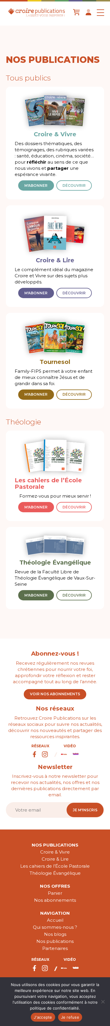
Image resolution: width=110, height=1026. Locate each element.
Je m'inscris (85, 810)
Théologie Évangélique (55, 873)
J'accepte (43, 1017)
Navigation (55, 913)
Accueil (55, 920)
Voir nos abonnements (55, 694)
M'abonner (36, 185)
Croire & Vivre (55, 852)
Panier (55, 893)
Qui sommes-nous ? (55, 927)
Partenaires (55, 948)
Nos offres (55, 886)
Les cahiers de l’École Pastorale (55, 866)
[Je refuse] (103, 1002)
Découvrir (74, 185)
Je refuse (70, 1017)
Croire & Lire (55, 859)
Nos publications (55, 845)
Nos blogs (55, 934)
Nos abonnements (55, 900)
